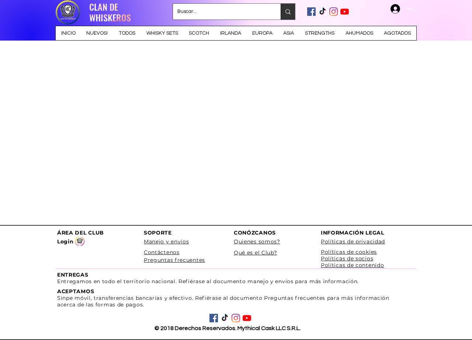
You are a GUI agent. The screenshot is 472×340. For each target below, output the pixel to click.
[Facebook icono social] (311, 11)
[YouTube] (344, 11)
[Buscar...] (288, 12)
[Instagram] (333, 11)
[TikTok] (322, 11)
